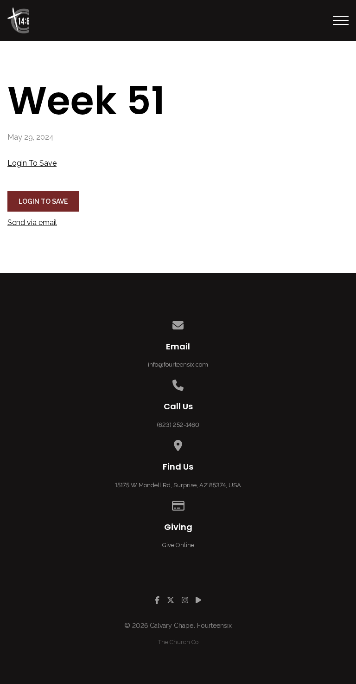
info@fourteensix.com (178, 364)
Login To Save (32, 163)
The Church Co (178, 642)
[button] (341, 20)
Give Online (178, 545)
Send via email (32, 222)
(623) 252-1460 (178, 424)
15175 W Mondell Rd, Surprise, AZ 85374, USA (178, 485)
